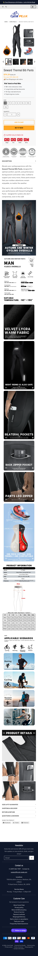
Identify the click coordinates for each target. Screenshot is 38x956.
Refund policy (31, 945)
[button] (8, 62)
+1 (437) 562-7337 (15, 869)
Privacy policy (8, 947)
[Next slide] (34, 62)
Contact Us (25, 869)
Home (6, 21)
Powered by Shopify (20, 945)
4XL (6, 107)
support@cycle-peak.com (19, 872)
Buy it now (19, 128)
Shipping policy (29, 947)
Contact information (19, 948)
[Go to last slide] (3, 62)
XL (17, 103)
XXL (22, 103)
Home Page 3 (13, 21)
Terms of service (18, 947)
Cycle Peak (10, 945)
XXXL (28, 103)
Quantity (6, 111)
